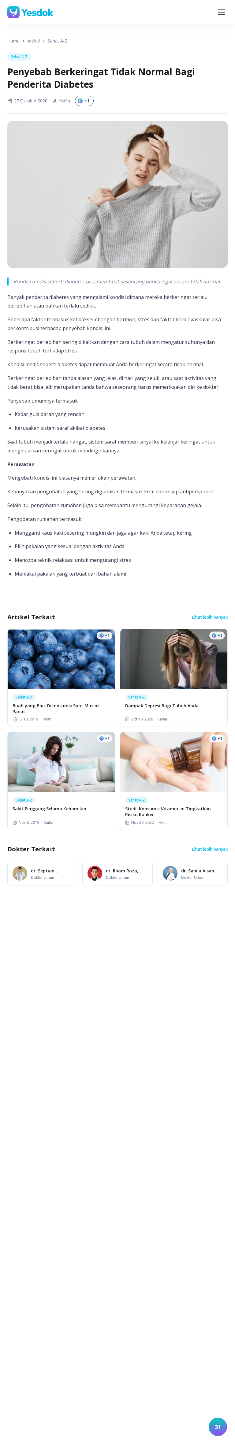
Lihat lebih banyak (210, 617)
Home (13, 41)
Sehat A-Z (57, 41)
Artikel (34, 41)
